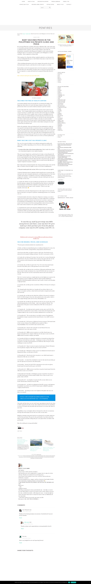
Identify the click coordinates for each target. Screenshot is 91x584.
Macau (59, 77)
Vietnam (59, 82)
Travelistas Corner (61, 134)
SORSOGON (60, 130)
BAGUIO (59, 87)
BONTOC (59, 92)
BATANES (60, 90)
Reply (20, 517)
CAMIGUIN (60, 96)
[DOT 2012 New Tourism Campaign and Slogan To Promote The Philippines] (23, 444)
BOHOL (59, 91)
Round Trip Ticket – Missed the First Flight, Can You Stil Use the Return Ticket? (65, 145)
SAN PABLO (60, 119)
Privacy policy (73, 582)
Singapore (60, 79)
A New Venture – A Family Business (64, 158)
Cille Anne (26, 522)
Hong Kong (60, 73)
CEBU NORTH (60, 103)
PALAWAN (60, 124)
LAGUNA (59, 109)
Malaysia (59, 78)
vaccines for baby (38, 458)
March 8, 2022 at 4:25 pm (26, 538)
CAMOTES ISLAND (61, 101)
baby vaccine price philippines (29, 455)
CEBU (59, 98)
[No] (89, 582)
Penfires (45, 27)
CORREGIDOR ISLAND (62, 107)
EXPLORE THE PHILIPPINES (63, 86)
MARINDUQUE (60, 121)
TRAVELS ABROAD (61, 72)
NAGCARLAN (60, 115)
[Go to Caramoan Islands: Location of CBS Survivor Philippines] (36, 442)
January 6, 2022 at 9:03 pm (26, 511)
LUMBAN (59, 113)
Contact (59, 137)
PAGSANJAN (60, 118)
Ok (69, 582)
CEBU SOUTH (60, 104)
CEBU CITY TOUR (61, 102)
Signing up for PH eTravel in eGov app (65, 149)
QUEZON (59, 126)
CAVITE (59, 97)
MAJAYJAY (60, 114)
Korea (59, 76)
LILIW (59, 112)
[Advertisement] (45, 17)
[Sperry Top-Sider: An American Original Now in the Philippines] (49, 442)
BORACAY (60, 93)
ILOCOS (59, 108)
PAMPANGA (60, 125)
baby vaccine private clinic (40, 455)
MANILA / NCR (60, 120)
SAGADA (59, 127)
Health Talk (39, 454)
